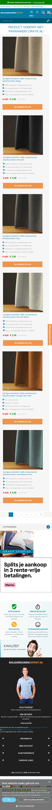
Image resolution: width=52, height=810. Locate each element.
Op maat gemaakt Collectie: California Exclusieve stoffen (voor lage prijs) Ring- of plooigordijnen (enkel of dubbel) (18, 404)
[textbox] (23, 20)
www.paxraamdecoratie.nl (38, 727)
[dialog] (26, 794)
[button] (26, 806)
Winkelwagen (43, 12)
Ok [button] (9, 800)
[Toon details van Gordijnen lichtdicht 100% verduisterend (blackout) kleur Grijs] (22, 214)
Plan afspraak (39, 2)
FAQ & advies (6, 6)
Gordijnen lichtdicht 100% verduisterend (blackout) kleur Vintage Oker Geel (19, 394)
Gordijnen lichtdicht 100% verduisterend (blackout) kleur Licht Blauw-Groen (20, 473)
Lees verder (45, 795)
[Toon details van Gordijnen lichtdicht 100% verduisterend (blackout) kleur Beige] (22, 56)
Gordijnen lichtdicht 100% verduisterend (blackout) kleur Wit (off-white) (20, 315)
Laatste (41, 514)
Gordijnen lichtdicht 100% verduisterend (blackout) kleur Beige (19, 79)
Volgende (36, 514)
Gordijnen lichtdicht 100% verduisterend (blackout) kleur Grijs (19, 237)
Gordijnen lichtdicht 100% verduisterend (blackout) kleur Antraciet (20, 158)
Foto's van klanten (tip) (34, 6)
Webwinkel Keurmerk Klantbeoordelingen (17, 729)
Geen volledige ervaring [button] (33, 800)
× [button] (49, 782)
